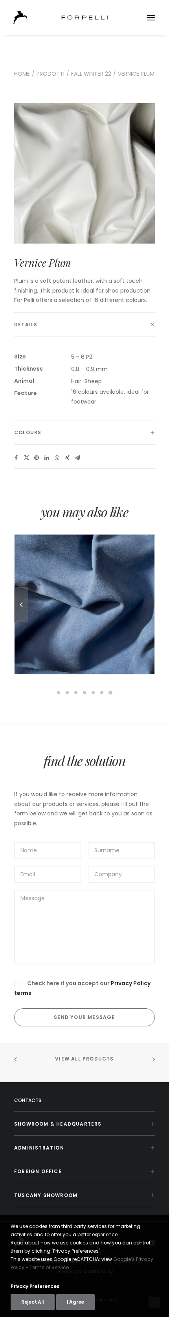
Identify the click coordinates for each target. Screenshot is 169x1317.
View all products (84, 1058)
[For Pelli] (84, 17)
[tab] (84, 325)
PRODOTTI (50, 74)
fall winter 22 (91, 74)
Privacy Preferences (35, 1286)
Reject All (32, 1302)
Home (22, 74)
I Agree (75, 1302)
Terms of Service (49, 1267)
